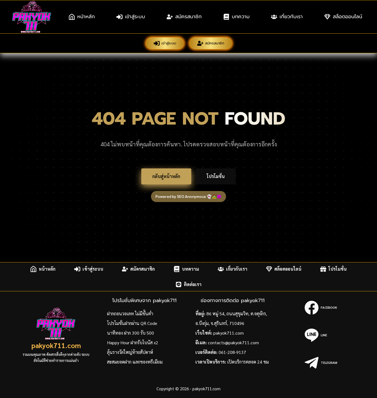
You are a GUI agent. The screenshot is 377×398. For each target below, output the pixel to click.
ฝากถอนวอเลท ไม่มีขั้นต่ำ (130, 313)
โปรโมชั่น (216, 176)
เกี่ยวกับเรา (291, 16)
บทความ (240, 16)
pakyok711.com (56, 345)
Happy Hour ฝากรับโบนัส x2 (132, 342)
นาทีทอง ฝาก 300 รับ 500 (130, 333)
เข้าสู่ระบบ (135, 16)
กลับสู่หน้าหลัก (166, 176)
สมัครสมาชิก (188, 16)
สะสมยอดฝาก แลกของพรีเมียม (135, 362)
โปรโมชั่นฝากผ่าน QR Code (132, 323)
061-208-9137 (232, 352)
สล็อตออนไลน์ (347, 16)
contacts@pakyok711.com (233, 342)
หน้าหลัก (86, 16)
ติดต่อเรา (192, 284)
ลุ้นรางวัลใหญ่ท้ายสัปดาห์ (130, 352)
